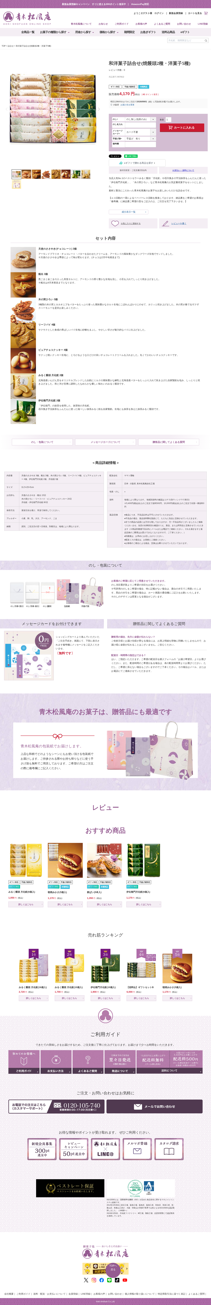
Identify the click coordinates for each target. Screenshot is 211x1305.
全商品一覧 (27, 32)
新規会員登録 (176, 13)
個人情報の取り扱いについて (140, 1294)
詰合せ (11, 46)
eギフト (185, 32)
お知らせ (103, 23)
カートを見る (195, 13)
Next (99, 109)
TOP (4, 46)
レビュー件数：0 (117, 70)
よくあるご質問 (162, 23)
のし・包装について (42, 442)
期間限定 (129, 32)
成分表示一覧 (129, 212)
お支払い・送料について (183, 170)
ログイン (159, 13)
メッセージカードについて (105, 442)
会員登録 (73, 1294)
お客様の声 (141, 23)
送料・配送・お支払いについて (49, 1294)
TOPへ (113, 1267)
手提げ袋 (118, 138)
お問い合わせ (184, 23)
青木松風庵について (81, 23)
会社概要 (9, 1294)
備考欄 (116, 144)
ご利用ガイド (122, 23)
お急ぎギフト (148, 32)
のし (116, 119)
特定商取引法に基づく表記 (171, 1294)
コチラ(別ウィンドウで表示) (176, 500)
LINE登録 (203, 23)
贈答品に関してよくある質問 (169, 442)
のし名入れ (118, 124)
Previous (6, 109)
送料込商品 (168, 32)
